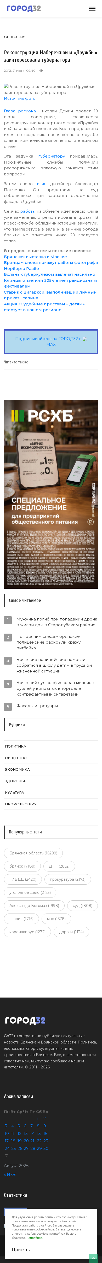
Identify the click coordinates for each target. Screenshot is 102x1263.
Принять (21, 1249)
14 (32, 1133)
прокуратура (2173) (68, 879)
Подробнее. (34, 1238)
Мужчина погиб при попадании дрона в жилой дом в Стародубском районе (56, 622)
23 (45, 1140)
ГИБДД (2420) (22, 879)
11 (12, 1133)
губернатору (51, 156)
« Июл (10, 1174)
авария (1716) (21, 918)
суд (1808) (82, 905)
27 (26, 1148)
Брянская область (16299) (33, 853)
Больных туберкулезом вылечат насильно (49, 274)
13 (26, 1133)
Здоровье (15, 781)
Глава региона (20, 110)
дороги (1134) (71, 932)
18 (13, 1140)
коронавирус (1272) (27, 932)
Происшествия (21, 804)
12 (19, 1133)
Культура (14, 792)
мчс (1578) (56, 918)
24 (7, 1148)
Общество (15, 37)
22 (39, 1140)
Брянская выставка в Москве (35, 256)
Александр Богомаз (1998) (34, 905)
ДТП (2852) (59, 866)
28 (32, 1148)
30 (45, 1148)
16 (45, 1133)
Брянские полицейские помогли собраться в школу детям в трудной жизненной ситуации (54, 665)
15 (39, 1133)
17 (7, 1140)
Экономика (17, 769)
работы (28, 211)
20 (26, 1140)
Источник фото (20, 98)
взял (41, 183)
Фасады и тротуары (37, 705)
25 (13, 1148)
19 (20, 1140)
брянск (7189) (22, 866)
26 (20, 1148)
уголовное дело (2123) (30, 892)
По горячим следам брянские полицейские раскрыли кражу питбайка (48, 642)
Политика (15, 746)
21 (32, 1140)
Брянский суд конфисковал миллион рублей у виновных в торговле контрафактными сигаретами (55, 688)
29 (39, 1148)
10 (7, 1133)
